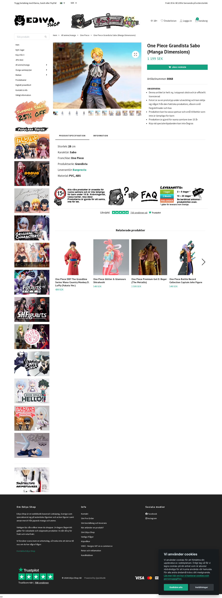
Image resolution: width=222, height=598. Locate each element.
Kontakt (84, 513)
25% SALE (19, 60)
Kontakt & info (21, 90)
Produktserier (21, 80)
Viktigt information (23, 95)
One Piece (84, 35)
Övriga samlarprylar (24, 70)
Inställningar (201, 587)
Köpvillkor (85, 541)
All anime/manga (23, 65)
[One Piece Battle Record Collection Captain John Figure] (187, 257)
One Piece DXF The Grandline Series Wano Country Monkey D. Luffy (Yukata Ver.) (72, 282)
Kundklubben (87, 555)
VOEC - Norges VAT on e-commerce (97, 546)
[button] (203, 262)
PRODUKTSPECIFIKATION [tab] (72, 135)
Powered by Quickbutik (95, 578)
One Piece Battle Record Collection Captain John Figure (185, 281)
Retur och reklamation (91, 550)
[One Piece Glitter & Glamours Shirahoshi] (111, 257)
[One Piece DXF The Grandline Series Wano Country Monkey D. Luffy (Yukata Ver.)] (73, 257)
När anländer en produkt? (92, 527)
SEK (73, 3)
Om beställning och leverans (94, 523)
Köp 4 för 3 (20, 55)
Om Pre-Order (87, 518)
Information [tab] (100, 135)
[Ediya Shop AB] (37, 21)
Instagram (152, 518)
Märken (18, 75)
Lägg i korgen (179, 67)
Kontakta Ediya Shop (26, 551)
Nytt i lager (20, 50)
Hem (17, 45)
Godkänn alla (175, 587)
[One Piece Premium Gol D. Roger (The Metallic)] (149, 257)
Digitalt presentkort (23, 85)
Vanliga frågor (87, 536)
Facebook (152, 513)
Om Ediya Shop (88, 532)
